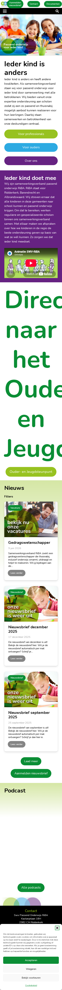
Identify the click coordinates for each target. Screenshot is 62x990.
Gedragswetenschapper (29, 542)
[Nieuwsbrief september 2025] (31, 689)
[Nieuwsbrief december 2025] (31, 604)
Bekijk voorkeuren (31, 977)
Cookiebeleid (31, 985)
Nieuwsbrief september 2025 (29, 715)
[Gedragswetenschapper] (31, 519)
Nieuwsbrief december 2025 (28, 629)
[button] (57, 928)
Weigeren (31, 969)
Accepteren (31, 960)
